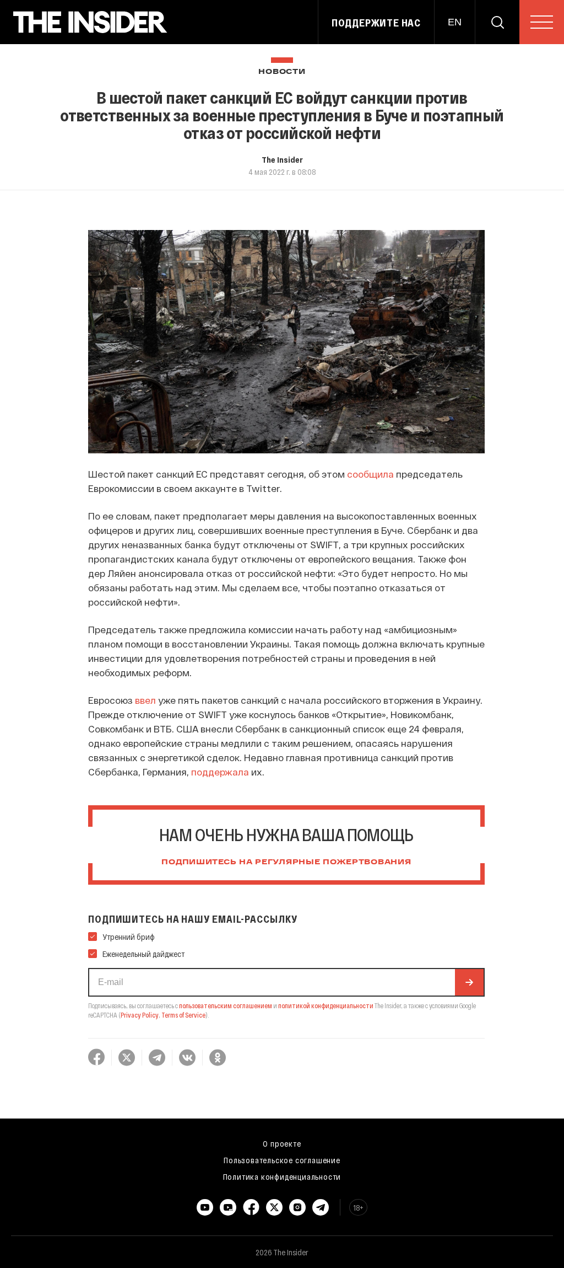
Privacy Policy (140, 1015)
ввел (145, 699)
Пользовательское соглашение (282, 1160)
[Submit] (469, 982)
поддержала (220, 771)
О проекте (282, 1143)
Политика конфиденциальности (282, 1176)
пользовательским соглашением (225, 1005)
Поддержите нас (376, 23)
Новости (281, 72)
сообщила (370, 473)
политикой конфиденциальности (325, 1005)
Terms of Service (183, 1015)
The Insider (282, 159)
